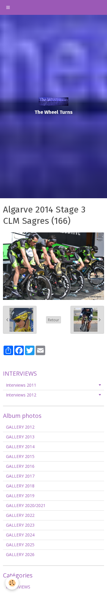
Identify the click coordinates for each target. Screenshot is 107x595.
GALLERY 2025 (20, 544)
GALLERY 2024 (20, 535)
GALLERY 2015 (20, 456)
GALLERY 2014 (20, 446)
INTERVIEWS (18, 587)
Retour (53, 319)
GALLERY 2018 (20, 486)
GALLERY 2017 (20, 476)
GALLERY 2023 (20, 525)
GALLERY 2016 (20, 466)
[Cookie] (12, 583)
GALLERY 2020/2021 (25, 505)
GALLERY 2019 (20, 495)
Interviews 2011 (21, 385)
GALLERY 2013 (20, 437)
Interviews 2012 (21, 395)
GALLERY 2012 (20, 427)
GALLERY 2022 (20, 515)
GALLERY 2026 (20, 554)
